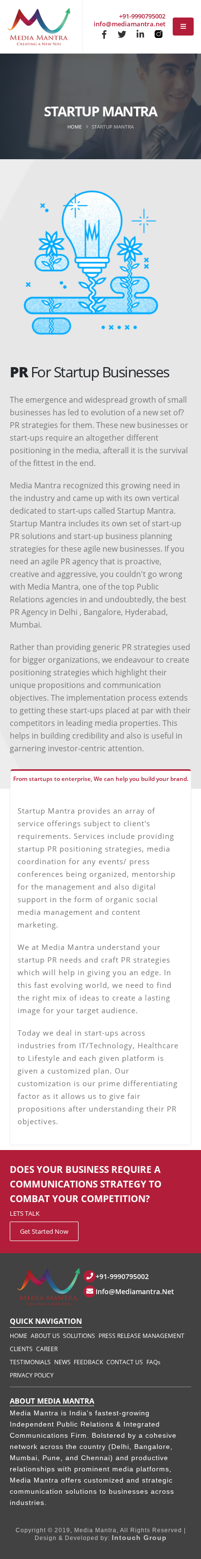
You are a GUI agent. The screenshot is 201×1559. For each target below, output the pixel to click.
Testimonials (30, 1362)
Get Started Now (44, 1231)
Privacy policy (32, 1375)
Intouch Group (139, 1537)
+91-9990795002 (142, 16)
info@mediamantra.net (129, 23)
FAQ (153, 1362)
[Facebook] (104, 34)
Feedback (88, 1362)
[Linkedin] (140, 34)
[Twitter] (122, 34)
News (62, 1362)
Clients (21, 1349)
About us (45, 1336)
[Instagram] (158, 34)
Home (74, 126)
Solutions (79, 1336)
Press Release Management (141, 1336)
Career (47, 1349)
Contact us (124, 1362)
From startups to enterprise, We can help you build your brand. (100, 779)
